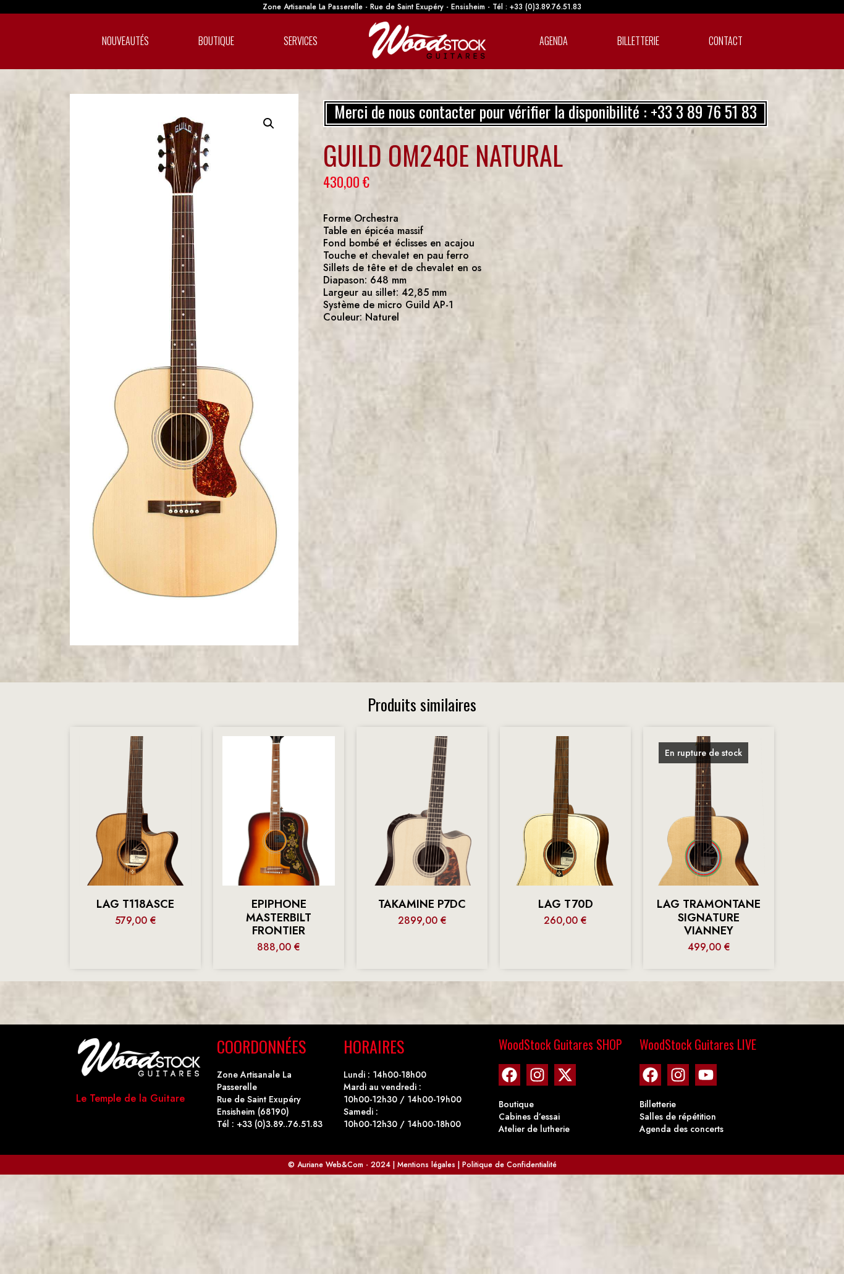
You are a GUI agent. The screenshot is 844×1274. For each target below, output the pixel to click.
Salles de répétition (677, 1116)
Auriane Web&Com (330, 1164)
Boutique (216, 40)
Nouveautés (125, 40)
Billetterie (638, 40)
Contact (726, 40)
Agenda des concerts (681, 1129)
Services (301, 40)
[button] (269, 123)
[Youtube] (706, 1075)
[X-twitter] (565, 1075)
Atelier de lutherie (534, 1129)
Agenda (553, 40)
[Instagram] (537, 1075)
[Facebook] (509, 1075)
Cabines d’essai (529, 1116)
